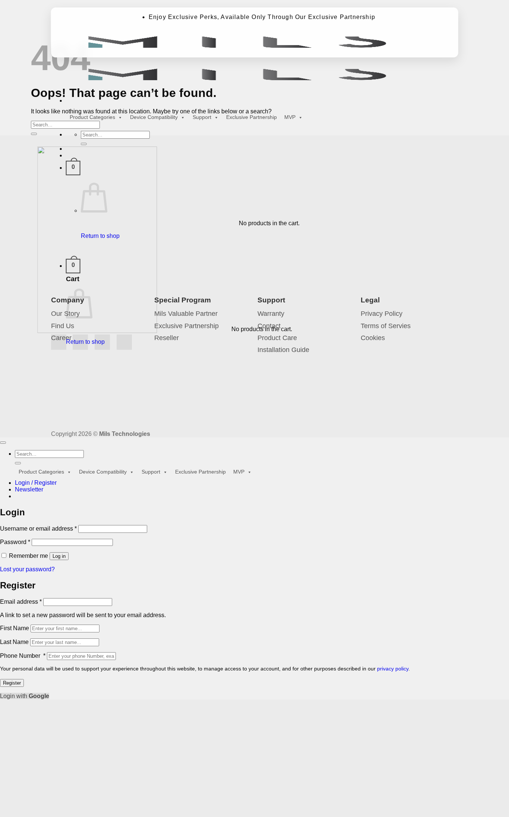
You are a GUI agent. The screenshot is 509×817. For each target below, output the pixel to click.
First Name (14, 628)
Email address (21, 601)
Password (15, 542)
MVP (289, 117)
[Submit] (84, 144)
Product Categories (92, 117)
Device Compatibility (154, 117)
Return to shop (100, 236)
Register (12, 683)
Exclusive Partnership (251, 117)
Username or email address (38, 528)
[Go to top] (3, 443)
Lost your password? (27, 569)
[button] (73, 167)
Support (202, 117)
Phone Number (22, 656)
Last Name (14, 642)
